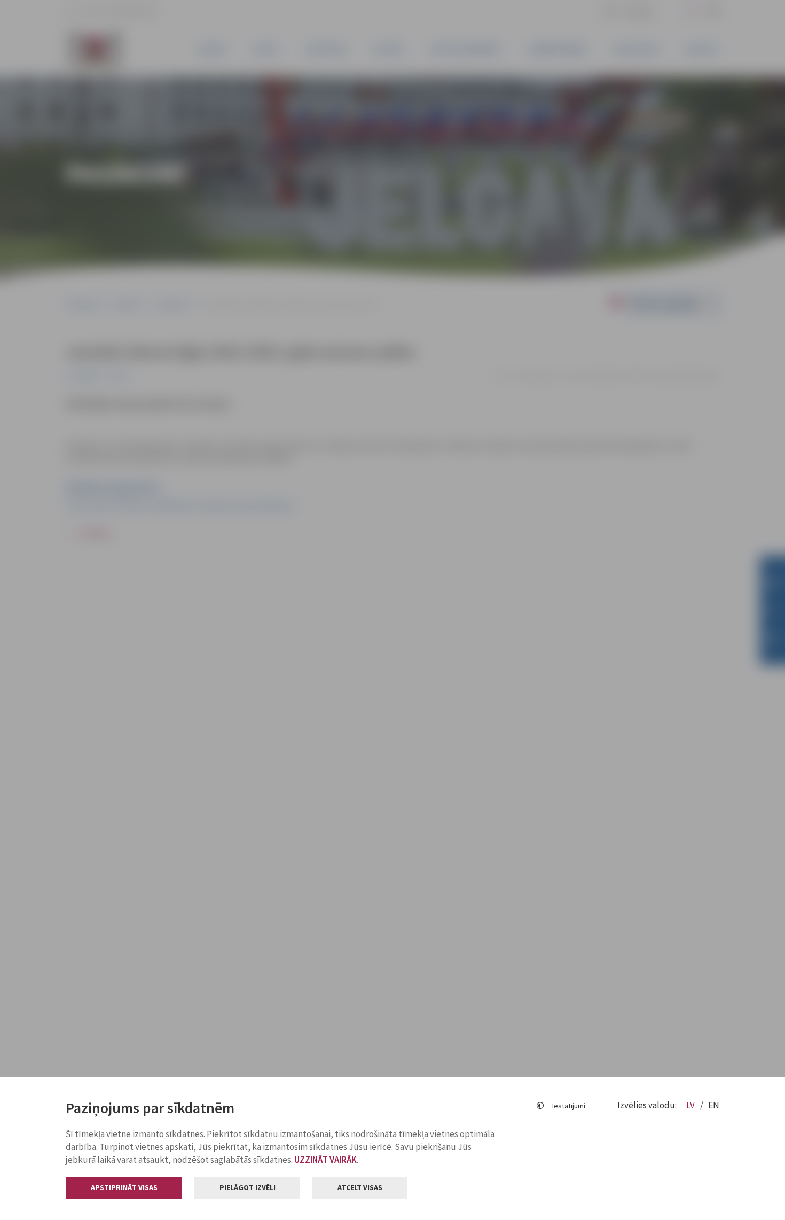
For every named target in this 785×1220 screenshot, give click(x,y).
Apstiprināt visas (124, 1187)
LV (691, 1105)
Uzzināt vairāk (325, 1159)
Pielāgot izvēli (247, 1187)
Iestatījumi (568, 1105)
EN (713, 1105)
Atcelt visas (359, 1187)
